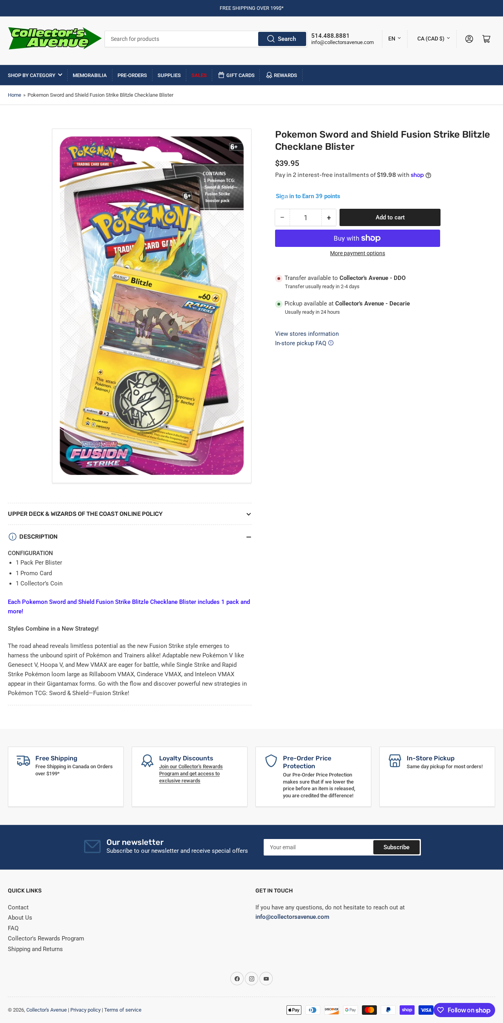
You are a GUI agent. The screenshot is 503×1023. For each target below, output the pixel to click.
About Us (20, 917)
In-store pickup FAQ (300, 343)
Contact (18, 907)
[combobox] (206, 39)
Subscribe (396, 847)
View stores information (307, 333)
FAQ (13, 928)
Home (14, 95)
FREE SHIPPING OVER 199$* (252, 8)
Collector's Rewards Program (46, 938)
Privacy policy (85, 1010)
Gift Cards (240, 75)
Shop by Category (31, 75)
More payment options (357, 253)
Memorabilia (90, 75)
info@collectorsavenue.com (342, 42)
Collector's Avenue (46, 1010)
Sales (199, 75)
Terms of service (122, 1010)
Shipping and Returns (35, 949)
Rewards (285, 75)
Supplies (169, 75)
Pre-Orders (132, 75)
